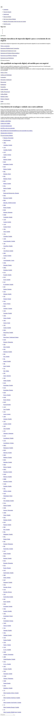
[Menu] (2, 7)
